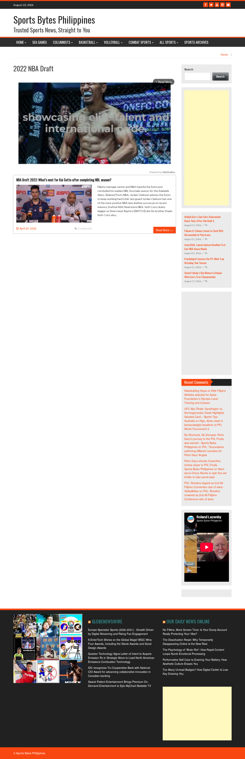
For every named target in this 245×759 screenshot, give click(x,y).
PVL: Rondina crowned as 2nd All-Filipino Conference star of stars (202, 495)
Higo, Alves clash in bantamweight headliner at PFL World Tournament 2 (203, 425)
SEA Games (39, 42)
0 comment (85, 228)
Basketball (87, 42)
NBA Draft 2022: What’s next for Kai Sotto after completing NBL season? (63, 179)
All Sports (168, 42)
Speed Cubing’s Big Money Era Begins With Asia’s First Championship (203, 275)
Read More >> (164, 230)
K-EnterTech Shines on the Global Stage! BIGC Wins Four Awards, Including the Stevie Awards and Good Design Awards (120, 644)
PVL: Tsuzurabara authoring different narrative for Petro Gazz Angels (204, 451)
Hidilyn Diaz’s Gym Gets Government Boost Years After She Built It (202, 219)
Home (20, 42)
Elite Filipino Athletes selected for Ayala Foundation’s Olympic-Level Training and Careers (205, 397)
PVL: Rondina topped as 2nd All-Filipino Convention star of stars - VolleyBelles (204, 487)
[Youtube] (217, 4)
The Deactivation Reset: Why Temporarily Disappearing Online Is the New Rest (188, 642)
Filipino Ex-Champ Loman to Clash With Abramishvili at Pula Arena (203, 233)
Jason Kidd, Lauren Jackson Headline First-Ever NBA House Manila (205, 247)
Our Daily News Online (188, 621)
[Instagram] (222, 4)
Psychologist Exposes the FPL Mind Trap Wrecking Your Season (204, 261)
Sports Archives (196, 42)
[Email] (228, 4)
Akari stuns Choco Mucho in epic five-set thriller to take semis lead (205, 473)
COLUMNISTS (61, 42)
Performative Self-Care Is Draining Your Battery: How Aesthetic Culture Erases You (195, 662)
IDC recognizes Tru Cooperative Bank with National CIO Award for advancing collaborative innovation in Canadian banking (119, 672)
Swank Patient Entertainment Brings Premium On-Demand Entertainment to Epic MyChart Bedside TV (119, 684)
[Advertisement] (206, 147)
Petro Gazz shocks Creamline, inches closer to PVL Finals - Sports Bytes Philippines (202, 465)
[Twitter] (211, 4)
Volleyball (112, 42)
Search (188, 69)
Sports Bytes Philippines (54, 19)
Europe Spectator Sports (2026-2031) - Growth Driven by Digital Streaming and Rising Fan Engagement (121, 632)
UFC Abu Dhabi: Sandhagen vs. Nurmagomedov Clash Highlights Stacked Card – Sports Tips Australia (204, 415)
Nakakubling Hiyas (195, 391)
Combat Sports (140, 42)
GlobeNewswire (107, 621)
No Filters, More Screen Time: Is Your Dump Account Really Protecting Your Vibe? (195, 632)
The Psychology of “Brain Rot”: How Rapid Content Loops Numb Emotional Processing (193, 652)
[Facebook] (205, 4)
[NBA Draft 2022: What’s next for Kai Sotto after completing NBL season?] (54, 205)
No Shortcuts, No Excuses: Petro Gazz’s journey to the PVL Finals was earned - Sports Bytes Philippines (204, 441)
